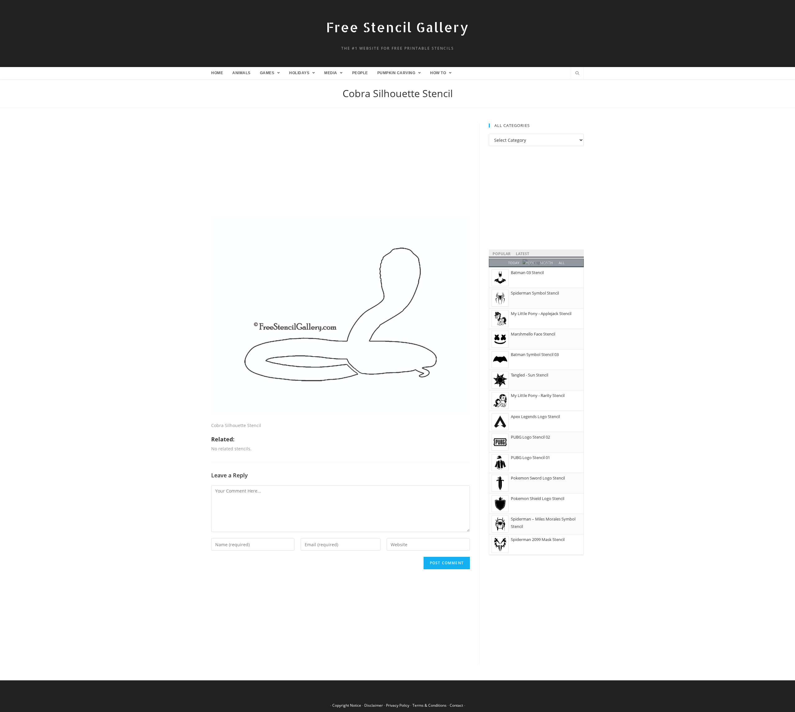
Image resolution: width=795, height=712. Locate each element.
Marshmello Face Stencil (533, 334)
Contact (456, 705)
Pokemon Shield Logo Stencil (537, 498)
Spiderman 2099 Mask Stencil (538, 539)
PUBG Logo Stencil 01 (530, 457)
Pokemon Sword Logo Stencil (538, 478)
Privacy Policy (397, 705)
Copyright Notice (346, 705)
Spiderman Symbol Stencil (535, 293)
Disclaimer (373, 705)
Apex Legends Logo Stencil (535, 416)
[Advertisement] (340, 169)
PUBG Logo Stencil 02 (530, 437)
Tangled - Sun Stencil (529, 375)
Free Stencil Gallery (397, 27)
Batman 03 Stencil (527, 272)
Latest (522, 253)
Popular (502, 253)
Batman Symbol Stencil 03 (535, 354)
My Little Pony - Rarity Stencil (538, 395)
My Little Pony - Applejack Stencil (541, 313)
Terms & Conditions (429, 705)
